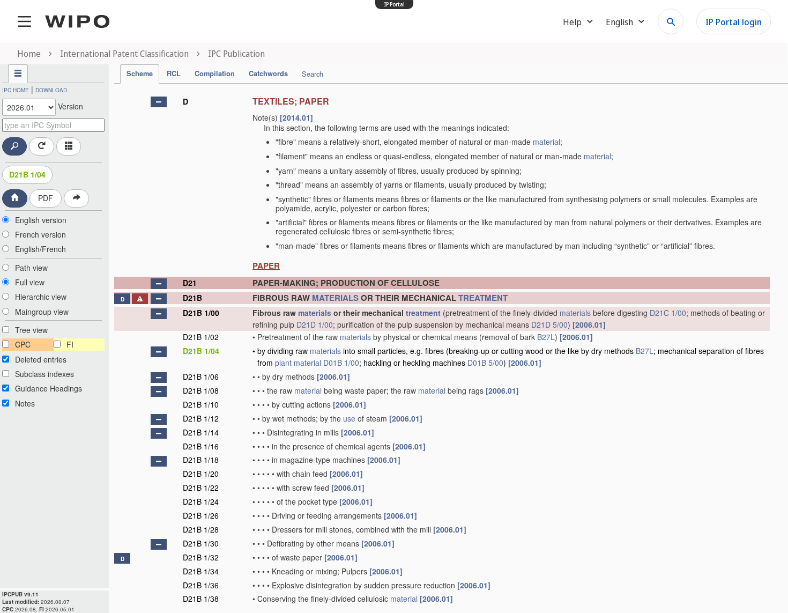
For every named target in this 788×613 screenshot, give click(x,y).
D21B (192, 297)
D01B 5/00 (485, 362)
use (349, 418)
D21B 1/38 (201, 598)
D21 (190, 282)
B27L (546, 336)
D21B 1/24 (201, 501)
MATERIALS (335, 298)
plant (283, 362)
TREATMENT (483, 298)
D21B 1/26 (201, 515)
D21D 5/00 (549, 324)
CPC (23, 344)
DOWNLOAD (51, 90)
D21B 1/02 (201, 336)
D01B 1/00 (341, 362)
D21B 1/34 (201, 571)
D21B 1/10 (201, 404)
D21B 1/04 (27, 174)
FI (69, 344)
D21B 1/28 (201, 529)
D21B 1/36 (201, 585)
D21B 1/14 (201, 432)
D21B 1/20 (201, 473)
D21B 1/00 (201, 312)
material (546, 141)
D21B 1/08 (201, 390)
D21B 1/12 (201, 418)
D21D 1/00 (314, 324)
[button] (159, 102)
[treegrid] (442, 349)
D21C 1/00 (668, 312)
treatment (423, 312)
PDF (45, 198)
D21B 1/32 (201, 557)
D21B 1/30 (201, 543)
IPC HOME (15, 90)
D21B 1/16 (201, 446)
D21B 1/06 (201, 376)
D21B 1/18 (201, 459)
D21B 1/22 (201, 487)
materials (314, 312)
